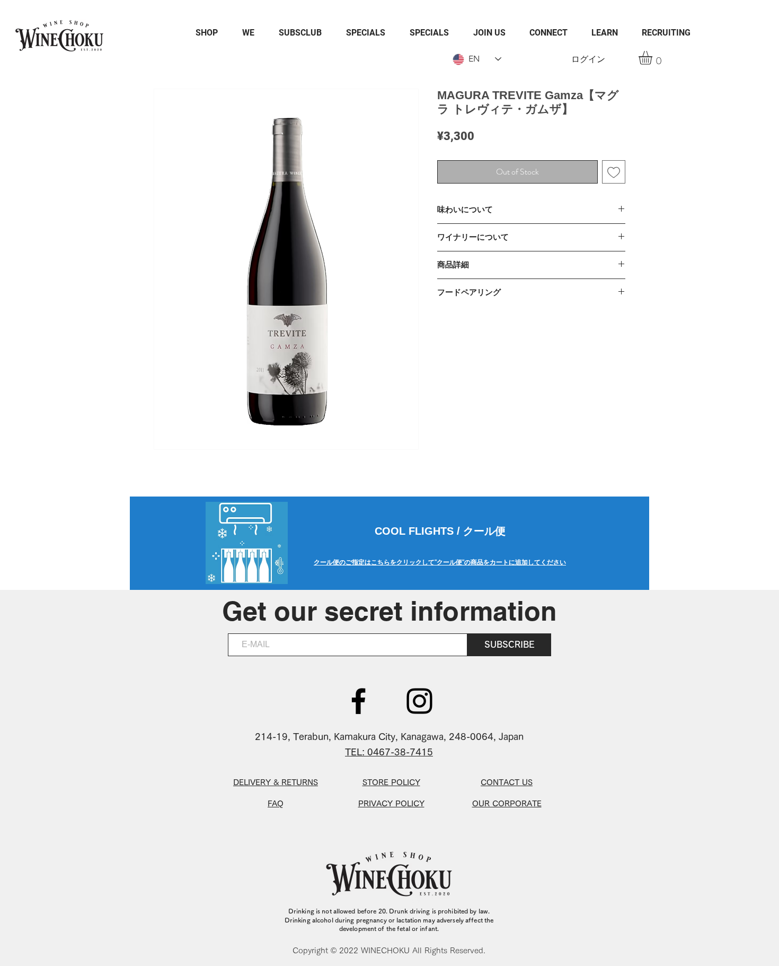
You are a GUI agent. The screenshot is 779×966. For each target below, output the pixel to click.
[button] (653, 58)
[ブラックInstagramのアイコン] (419, 701)
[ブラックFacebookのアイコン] (358, 701)
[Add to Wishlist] (613, 172)
